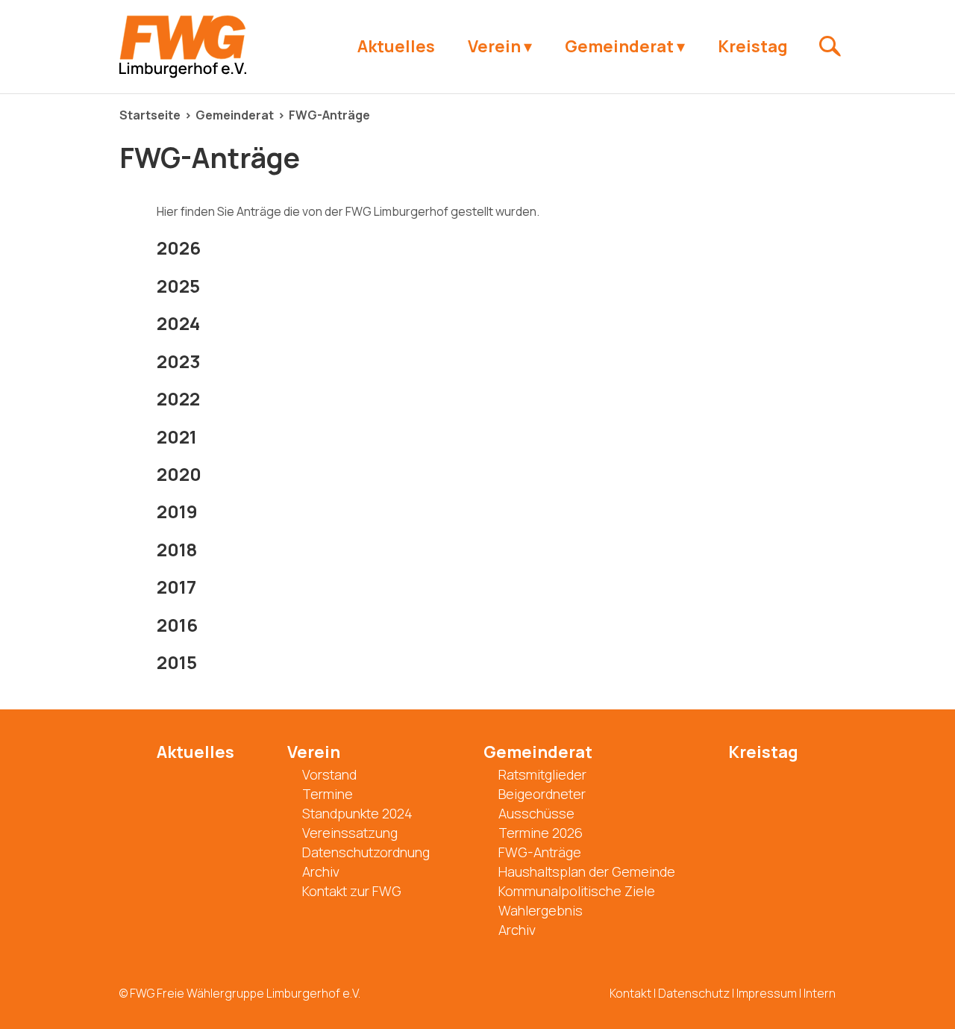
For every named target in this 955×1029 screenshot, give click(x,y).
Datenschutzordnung (366, 852)
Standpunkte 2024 (357, 813)
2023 (178, 361)
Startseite (150, 115)
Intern (820, 993)
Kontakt (630, 993)
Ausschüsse (536, 813)
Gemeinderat (619, 46)
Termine (327, 794)
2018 (177, 549)
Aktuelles (396, 46)
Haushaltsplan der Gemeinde (586, 871)
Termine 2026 (540, 833)
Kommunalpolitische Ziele (576, 891)
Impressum (766, 993)
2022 (178, 398)
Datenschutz (694, 993)
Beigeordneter (542, 794)
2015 (177, 662)
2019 (177, 511)
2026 (179, 247)
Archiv (320, 871)
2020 (179, 473)
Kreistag (753, 46)
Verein (494, 46)
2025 (178, 285)
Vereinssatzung (350, 833)
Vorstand (329, 774)
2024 (178, 323)
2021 (177, 436)
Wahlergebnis (540, 910)
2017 (176, 586)
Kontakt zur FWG (351, 891)
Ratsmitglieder (542, 774)
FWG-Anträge (329, 115)
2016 (177, 624)
